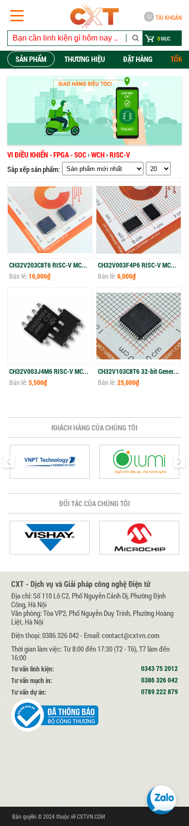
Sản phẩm (31, 59)
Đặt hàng (138, 59)
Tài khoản (169, 17)
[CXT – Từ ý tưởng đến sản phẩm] (94, 16)
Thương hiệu (84, 59)
